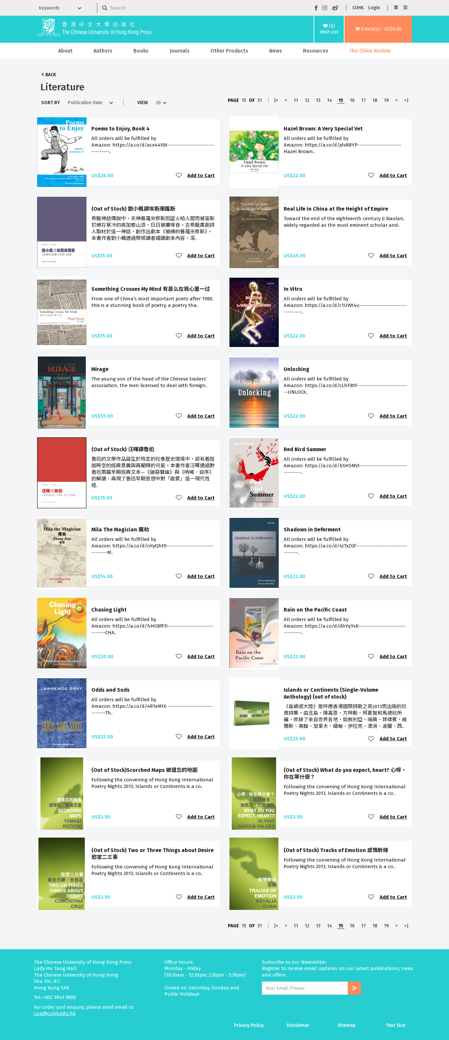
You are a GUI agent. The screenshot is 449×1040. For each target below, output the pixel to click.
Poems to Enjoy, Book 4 (120, 129)
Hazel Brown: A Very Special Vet (323, 129)
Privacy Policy (249, 1025)
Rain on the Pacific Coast (315, 610)
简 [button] (405, 8)
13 (318, 100)
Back (50, 75)
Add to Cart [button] (201, 175)
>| (406, 100)
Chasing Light (109, 610)
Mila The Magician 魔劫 (120, 529)
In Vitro (293, 289)
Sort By (50, 102)
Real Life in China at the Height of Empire (336, 209)
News (275, 51)
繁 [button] (396, 8)
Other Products (229, 51)
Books (141, 51)
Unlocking (296, 369)
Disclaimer (298, 1025)
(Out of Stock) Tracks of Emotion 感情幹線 (336, 850)
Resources (315, 51)
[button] (378, 29)
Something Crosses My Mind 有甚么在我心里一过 (150, 289)
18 (374, 100)
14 (329, 100)
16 (352, 100)
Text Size (395, 1025)
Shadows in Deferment (312, 529)
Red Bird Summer (305, 449)
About (65, 51)
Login (374, 8)
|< (276, 100)
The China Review (370, 51)
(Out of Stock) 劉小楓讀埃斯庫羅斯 (133, 209)
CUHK (358, 8)
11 (296, 100)
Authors (102, 51)
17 (363, 100)
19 (386, 100)
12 (307, 100)
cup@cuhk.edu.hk (55, 1013)
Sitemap (347, 1025)
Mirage (99, 369)
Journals (180, 51)
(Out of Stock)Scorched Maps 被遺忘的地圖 (144, 770)
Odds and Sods (110, 690)
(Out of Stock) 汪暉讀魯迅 (122, 449)
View (142, 102)
